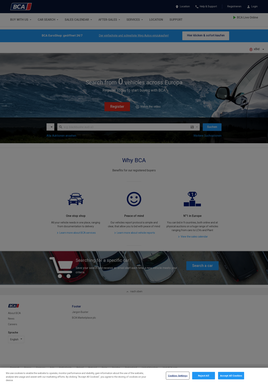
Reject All (203, 375)
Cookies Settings (177, 375)
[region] (134, 376)
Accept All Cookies (231, 375)
